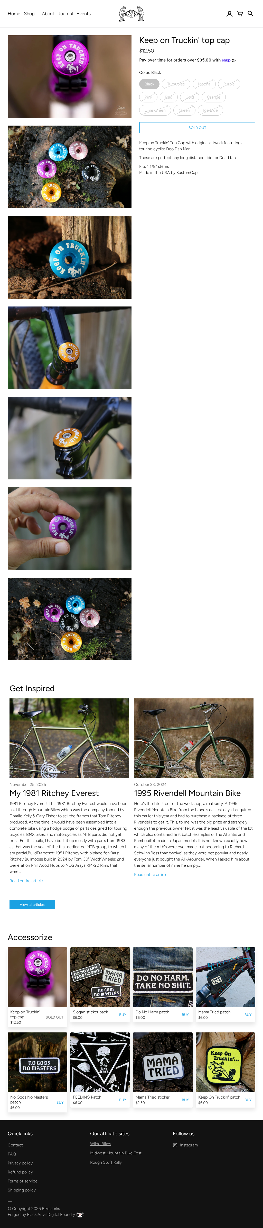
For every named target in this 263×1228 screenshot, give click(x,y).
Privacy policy (20, 1163)
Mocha (204, 84)
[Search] (250, 13)
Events (84, 13)
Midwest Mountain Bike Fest (116, 1153)
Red (168, 97)
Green (184, 110)
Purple (229, 84)
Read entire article (26, 880)
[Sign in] (229, 13)
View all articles (32, 904)
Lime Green (155, 110)
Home (14, 13)
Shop (29, 13)
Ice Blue (210, 110)
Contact (15, 1145)
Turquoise (176, 84)
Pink (148, 97)
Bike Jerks (51, 1208)
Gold (189, 97)
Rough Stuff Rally (106, 1162)
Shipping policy (22, 1190)
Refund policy (20, 1172)
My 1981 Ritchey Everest (54, 793)
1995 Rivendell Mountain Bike (187, 793)
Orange (213, 97)
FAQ (12, 1154)
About (48, 13)
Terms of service (22, 1181)
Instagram (189, 1145)
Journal (65, 13)
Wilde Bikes (100, 1143)
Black (149, 84)
